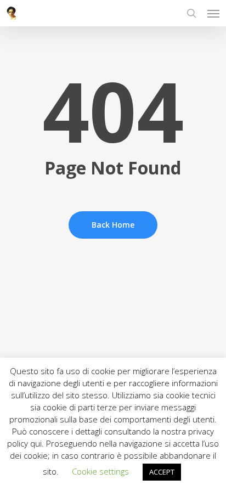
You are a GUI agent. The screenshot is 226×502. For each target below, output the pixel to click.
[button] (213, 13)
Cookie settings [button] (100, 471)
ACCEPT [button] (161, 472)
